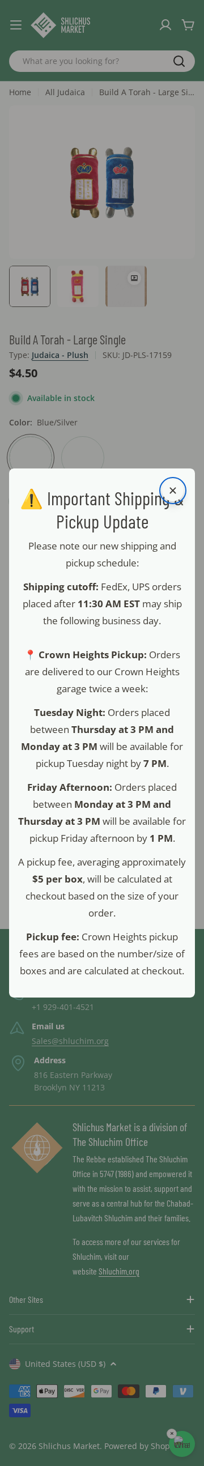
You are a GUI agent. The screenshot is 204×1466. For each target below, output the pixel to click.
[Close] (173, 490)
